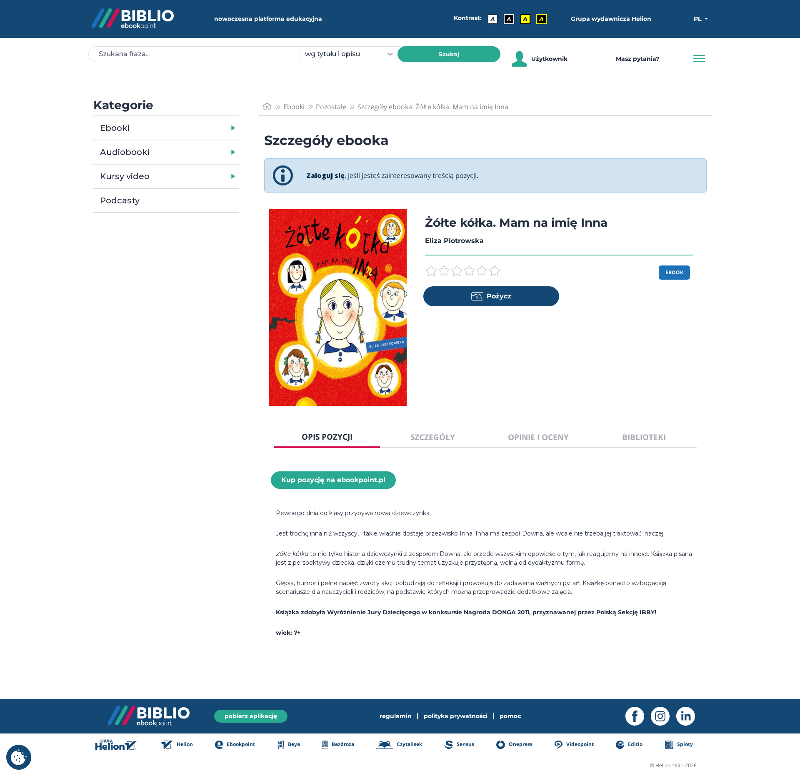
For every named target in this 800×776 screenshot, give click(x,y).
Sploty (684, 744)
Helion (184, 744)
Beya (293, 744)
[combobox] (353, 54)
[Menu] (699, 59)
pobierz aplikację (251, 716)
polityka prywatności (456, 716)
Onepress (520, 744)
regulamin (396, 716)
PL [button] (698, 19)
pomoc (510, 716)
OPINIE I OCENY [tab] (538, 437)
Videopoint (579, 744)
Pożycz (499, 296)
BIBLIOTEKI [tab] (644, 437)
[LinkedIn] (689, 716)
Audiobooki (125, 152)
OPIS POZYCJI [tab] (327, 436)
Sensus (464, 744)
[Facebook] (638, 716)
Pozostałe (331, 106)
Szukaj (449, 54)
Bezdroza (342, 744)
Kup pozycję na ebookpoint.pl (333, 480)
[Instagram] (663, 716)
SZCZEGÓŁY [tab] (432, 437)
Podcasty (120, 200)
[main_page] (267, 106)
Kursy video (125, 176)
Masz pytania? (637, 59)
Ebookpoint (240, 744)
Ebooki (115, 128)
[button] (187, 128)
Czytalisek (408, 744)
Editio (634, 744)
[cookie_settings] (18, 757)
